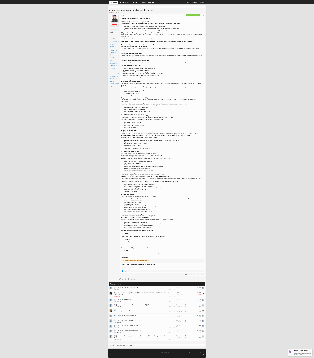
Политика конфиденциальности (189, 354)
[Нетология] (115, 287)
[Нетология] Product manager (125, 320)
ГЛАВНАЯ (114, 2)
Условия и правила (177, 354)
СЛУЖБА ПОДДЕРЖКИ (148, 2)
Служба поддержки (159, 354)
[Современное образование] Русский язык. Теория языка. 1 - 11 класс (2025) (114, 54)
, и (129, 270)
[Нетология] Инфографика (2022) (126, 310)
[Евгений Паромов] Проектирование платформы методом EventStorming (114, 44)
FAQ (136, 2)
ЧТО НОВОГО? (125, 2)
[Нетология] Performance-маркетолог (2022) (129, 330)
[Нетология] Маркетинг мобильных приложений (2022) (133, 305)
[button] (130, 2)
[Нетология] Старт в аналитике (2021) (127, 287)
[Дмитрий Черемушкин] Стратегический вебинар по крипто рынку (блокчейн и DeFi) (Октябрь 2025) (114, 65)
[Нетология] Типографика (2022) (126, 315)
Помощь (200, 354)
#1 (203, 15)
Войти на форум (131, 267)
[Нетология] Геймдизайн (123, 299)
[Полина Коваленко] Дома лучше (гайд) (114, 36)
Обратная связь (168, 354)
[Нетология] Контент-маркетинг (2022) (128, 325)
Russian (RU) (114, 354)
